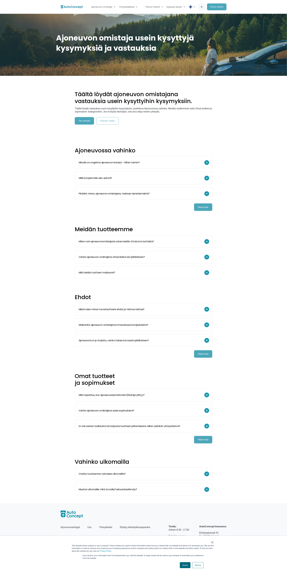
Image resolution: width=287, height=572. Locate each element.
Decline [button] (198, 565)
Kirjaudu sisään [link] (107, 120)
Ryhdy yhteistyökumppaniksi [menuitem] (135, 527)
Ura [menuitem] (89, 527)
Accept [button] (185, 565)
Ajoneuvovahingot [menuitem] (70, 527)
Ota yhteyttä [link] (84, 120)
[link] (72, 6)
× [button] (212, 541)
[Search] (201, 6)
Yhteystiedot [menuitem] (105, 527)
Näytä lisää (203, 207)
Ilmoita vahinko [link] (216, 7)
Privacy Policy (105, 551)
